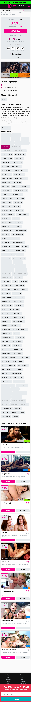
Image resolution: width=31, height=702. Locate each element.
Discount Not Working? (15, 44)
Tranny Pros (5, 397)
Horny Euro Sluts (21, 270)
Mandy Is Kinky (6, 301)
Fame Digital (17, 226)
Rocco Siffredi (24, 357)
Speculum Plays (6, 377)
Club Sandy (5, 194)
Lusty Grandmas (7, 297)
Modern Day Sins (14, 309)
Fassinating (5, 234)
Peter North (5, 349)
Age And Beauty (15, 147)
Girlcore (24, 246)
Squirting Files (6, 381)
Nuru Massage (6, 329)
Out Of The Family (16, 341)
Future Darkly (6, 246)
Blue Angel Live (6, 174)
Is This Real (18, 278)
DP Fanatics (18, 222)
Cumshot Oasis (20, 198)
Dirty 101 (15, 218)
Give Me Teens (6, 258)
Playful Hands (17, 353)
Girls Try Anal (6, 250)
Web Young (5, 412)
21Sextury (25, 139)
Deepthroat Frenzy (7, 210)
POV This (4, 357)
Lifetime (8, 681)
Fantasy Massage (21, 230)
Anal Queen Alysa (20, 154)
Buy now (8, 451)
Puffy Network (6, 503)
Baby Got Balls (18, 162)
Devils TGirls (6, 218)
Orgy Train (5, 341)
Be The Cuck (5, 166)
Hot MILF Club (6, 274)
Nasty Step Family (18, 321)
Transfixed (5, 401)
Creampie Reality (16, 194)
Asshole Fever (6, 162)
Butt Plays (15, 186)
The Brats (15, 389)
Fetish (4, 99)
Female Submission (17, 234)
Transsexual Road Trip (18, 401)
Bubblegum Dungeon (20, 178)
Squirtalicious (18, 377)
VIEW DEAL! (15, 31)
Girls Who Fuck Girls (8, 254)
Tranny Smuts (17, 397)
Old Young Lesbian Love (20, 329)
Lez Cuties (16, 289)
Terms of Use (23, 683)
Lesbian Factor (19, 285)
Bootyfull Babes (18, 174)
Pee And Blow (6, 345)
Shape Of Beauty (22, 365)
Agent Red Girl (6, 151)
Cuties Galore (18, 202)
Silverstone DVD (6, 369)
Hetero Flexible (20, 266)
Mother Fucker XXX (18, 317)
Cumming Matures (7, 198)
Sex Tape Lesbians (17, 361)
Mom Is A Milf (6, 313)
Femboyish (5, 238)
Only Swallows (6, 333)
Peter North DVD (17, 349)
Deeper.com (6, 474)
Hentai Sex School (7, 266)
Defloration (5, 562)
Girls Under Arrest (19, 250)
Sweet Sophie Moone (8, 385)
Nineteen (4, 325)
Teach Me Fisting (21, 385)
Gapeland (16, 246)
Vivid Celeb (14, 405)
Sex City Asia (5, 361)
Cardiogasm (25, 186)
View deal (22, 451)
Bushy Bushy (17, 182)
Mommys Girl (6, 317)
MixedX (4, 309)
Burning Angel (6, 182)
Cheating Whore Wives (20, 190)
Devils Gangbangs (22, 214)
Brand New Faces (7, 178)
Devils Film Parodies (8, 214)
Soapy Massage (16, 373)
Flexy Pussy (14, 238)
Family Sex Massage (7, 230)
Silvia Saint (18, 369)
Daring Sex (17, 206)
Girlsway (20, 254)
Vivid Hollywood (7, 408)
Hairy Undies (17, 262)
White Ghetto (6, 416)
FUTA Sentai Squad (18, 242)
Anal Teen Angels (7, 158)
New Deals (8, 679)
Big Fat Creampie (16, 166)
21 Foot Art (17, 135)
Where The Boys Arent (18, 412)
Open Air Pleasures (7, 337)
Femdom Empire (7, 620)
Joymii (15, 281)
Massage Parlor (18, 301)
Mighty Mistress (7, 305)
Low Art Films (17, 293)
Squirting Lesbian (19, 381)
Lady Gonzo (23, 281)
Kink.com (5, 444)
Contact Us (22, 679)
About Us (23, 677)
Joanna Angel (6, 281)
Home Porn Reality (7, 270)
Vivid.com (17, 408)
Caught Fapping (6, 190)
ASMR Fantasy (19, 158)
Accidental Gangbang (22, 143)
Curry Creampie (6, 202)
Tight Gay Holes (6, 393)
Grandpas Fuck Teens (19, 258)
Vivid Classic (24, 405)
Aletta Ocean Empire (19, 151)
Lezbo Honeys (6, 293)
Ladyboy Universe (7, 285)
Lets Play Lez (6, 289)
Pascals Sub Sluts (8, 591)
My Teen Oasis (6, 321)
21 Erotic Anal (6, 135)
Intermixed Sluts (7, 278)
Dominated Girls (7, 222)
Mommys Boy (16, 313)
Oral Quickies (20, 337)
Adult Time (5, 147)
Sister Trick (5, 373)
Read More (6, 128)
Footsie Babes (6, 242)
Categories (8, 683)
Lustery (4, 532)
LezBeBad (24, 289)
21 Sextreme (15, 139)
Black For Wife (6, 170)
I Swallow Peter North (19, 274)
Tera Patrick (5, 389)
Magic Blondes (19, 297)
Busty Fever (5, 186)
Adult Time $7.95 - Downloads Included (15, 2)
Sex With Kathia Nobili (8, 365)
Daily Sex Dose (6, 206)
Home (8, 677)
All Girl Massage (7, 154)
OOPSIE (16, 333)
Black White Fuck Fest (20, 170)
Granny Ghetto (6, 262)
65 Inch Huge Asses (7, 143)
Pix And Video (6, 353)
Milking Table (19, 305)
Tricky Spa (5, 405)
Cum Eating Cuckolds (9, 650)
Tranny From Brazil (20, 393)
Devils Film (19, 210)
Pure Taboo (13, 357)
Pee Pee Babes (16, 345)
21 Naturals (5, 139)
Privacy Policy (23, 681)
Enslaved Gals (6, 226)
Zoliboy (15, 416)
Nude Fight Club (15, 325)
